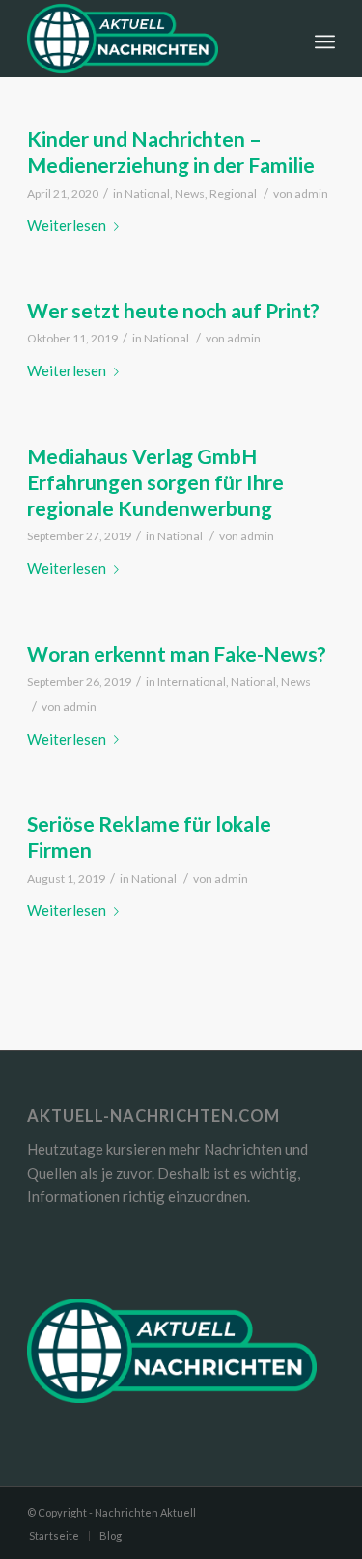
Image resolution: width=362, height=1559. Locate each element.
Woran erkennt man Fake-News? (176, 654)
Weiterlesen (66, 224)
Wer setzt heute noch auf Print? (173, 310)
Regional (233, 193)
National (147, 193)
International (191, 681)
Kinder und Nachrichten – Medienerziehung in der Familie (171, 151)
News (190, 193)
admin (311, 193)
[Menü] (325, 38)
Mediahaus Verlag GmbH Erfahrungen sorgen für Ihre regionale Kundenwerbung (155, 482)
